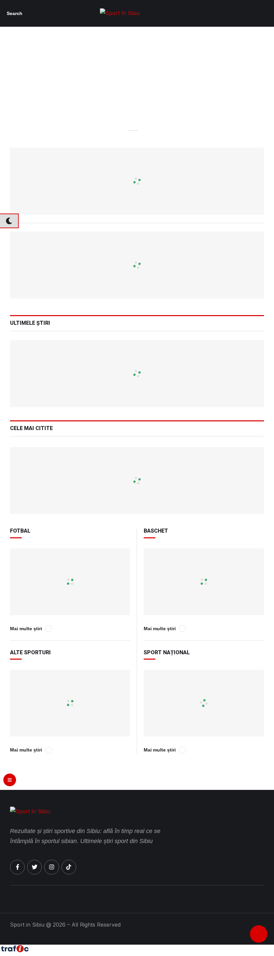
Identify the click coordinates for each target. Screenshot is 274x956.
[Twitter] (34, 867)
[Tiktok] (68, 867)
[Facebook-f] (17, 867)
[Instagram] (51, 867)
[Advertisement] (137, 93)
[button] (16, 13)
